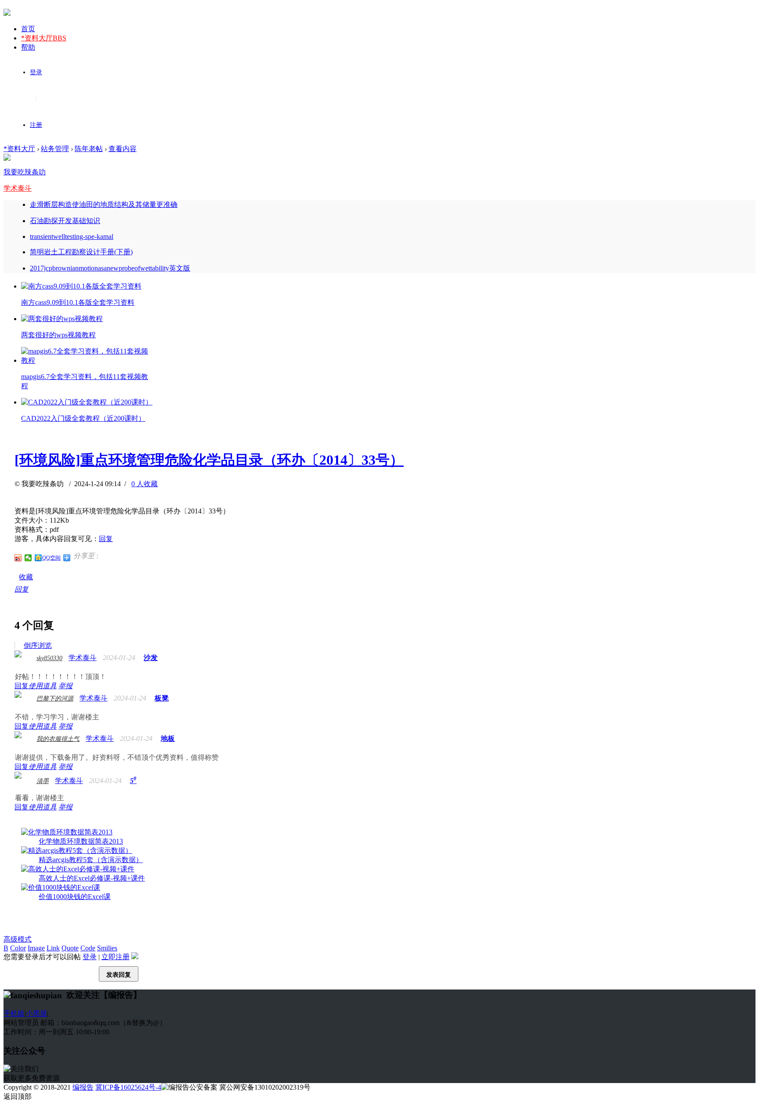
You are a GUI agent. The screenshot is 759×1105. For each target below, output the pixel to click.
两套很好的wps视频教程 (58, 335)
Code (87, 948)
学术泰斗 (18, 188)
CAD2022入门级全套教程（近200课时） (83, 418)
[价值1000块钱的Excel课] (60, 887)
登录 (36, 72)
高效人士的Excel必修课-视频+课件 (92, 878)
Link (53, 948)
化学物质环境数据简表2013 (81, 841)
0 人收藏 (144, 484)
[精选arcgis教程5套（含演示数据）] (76, 850)
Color (18, 948)
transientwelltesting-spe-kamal (71, 236)
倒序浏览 (38, 645)
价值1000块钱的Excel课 (75, 896)
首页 (28, 28)
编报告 (83, 1087)
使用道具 (43, 686)
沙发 (151, 657)
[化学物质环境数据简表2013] (66, 832)
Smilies (107, 948)
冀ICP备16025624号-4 (128, 1087)
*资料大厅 (43, 38)
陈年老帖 (89, 148)
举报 (65, 686)
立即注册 (115, 957)
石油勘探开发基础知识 (65, 220)
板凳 (162, 698)
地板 (168, 738)
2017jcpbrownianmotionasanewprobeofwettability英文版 (110, 268)
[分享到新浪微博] (18, 557)
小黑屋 (36, 1013)
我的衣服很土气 (58, 739)
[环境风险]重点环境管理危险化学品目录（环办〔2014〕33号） (209, 460)
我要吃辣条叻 (25, 172)
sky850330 (49, 658)
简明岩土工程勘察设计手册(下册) (81, 252)
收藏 (26, 577)
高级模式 (18, 939)
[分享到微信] (28, 557)
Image (36, 948)
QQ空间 (51, 558)
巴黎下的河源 (54, 698)
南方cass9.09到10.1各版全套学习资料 (77, 302)
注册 (36, 125)
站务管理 (55, 148)
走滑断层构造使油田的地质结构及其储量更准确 (103, 204)
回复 (106, 538)
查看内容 (122, 148)
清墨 (42, 781)
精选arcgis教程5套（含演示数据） (91, 859)
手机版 (14, 1013)
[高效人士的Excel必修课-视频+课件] (77, 869)
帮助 (28, 47)
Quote (70, 948)
